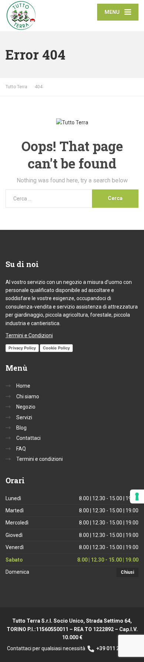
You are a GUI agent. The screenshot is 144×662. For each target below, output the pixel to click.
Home (23, 386)
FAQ (21, 449)
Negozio (25, 407)
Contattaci (28, 438)
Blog (21, 428)
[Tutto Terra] (39, 15)
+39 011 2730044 (116, 648)
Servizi (24, 417)
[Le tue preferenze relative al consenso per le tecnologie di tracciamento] (137, 496)
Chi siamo (27, 396)
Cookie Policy (56, 347)
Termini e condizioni (39, 459)
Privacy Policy (22, 347)
